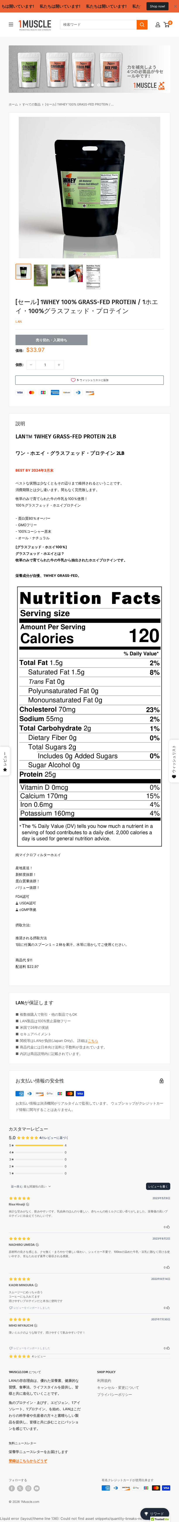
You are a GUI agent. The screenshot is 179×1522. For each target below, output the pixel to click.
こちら (93, 1040)
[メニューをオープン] (11, 24)
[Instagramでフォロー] (28, 1488)
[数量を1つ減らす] (31, 364)
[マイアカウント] (158, 24)
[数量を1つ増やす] (59, 364)
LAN (18, 321)
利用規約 (104, 1380)
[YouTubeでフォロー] (37, 1488)
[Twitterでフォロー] (20, 1488)
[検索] (142, 24)
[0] (166, 24)
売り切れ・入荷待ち (51, 340)
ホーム (13, 104)
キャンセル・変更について (118, 1387)
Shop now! (157, 6)
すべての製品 (31, 104)
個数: (19, 364)
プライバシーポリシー (114, 1394)
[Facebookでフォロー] (12, 1488)
